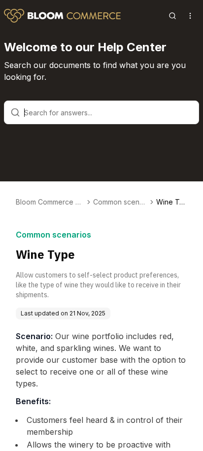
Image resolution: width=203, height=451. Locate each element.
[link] (171, 202)
